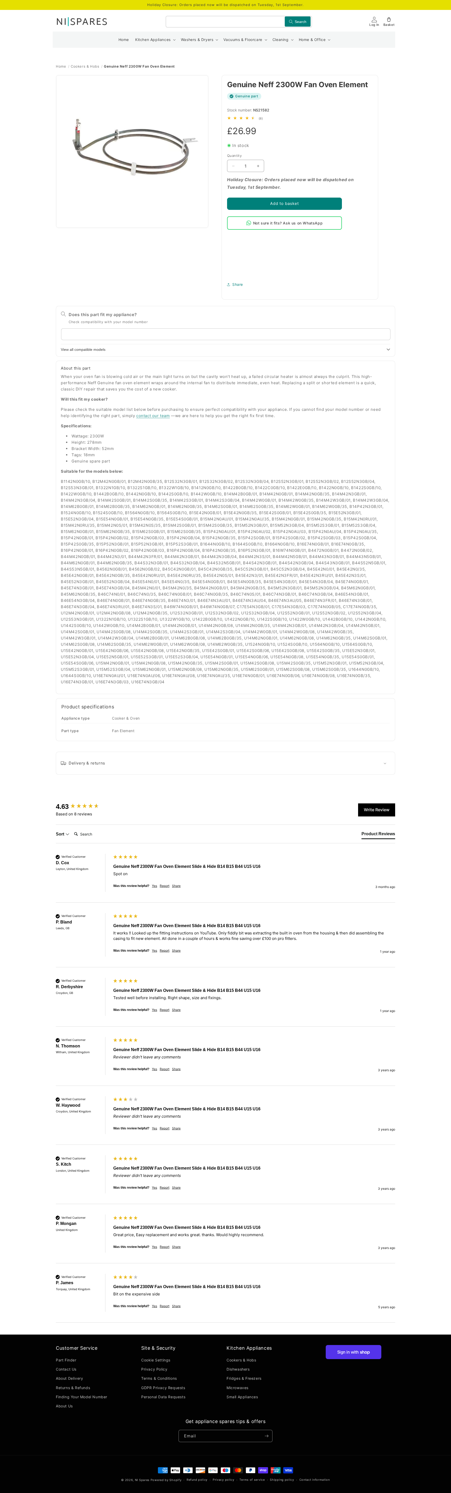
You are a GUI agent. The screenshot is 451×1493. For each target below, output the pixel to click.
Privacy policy (223, 1480)
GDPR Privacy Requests (163, 1387)
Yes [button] (154, 886)
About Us (64, 1406)
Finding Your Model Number (81, 1397)
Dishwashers (238, 1369)
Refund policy (197, 1480)
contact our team (153, 415)
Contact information (314, 1480)
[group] (83, 806)
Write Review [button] (376, 810)
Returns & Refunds (73, 1387)
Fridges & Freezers (244, 1378)
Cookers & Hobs (85, 66)
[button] (155, 39)
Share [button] (237, 284)
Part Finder (66, 1360)
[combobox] (239, 21)
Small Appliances (242, 1397)
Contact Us (66, 1369)
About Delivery (69, 1378)
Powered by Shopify (166, 1480)
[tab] (378, 835)
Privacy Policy (154, 1369)
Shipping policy (282, 1480)
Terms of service (252, 1480)
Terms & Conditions (159, 1378)
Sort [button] (60, 834)
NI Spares (142, 1480)
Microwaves (237, 1387)
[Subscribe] (266, 1436)
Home (61, 66)
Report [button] (164, 886)
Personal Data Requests (163, 1397)
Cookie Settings (155, 1360)
